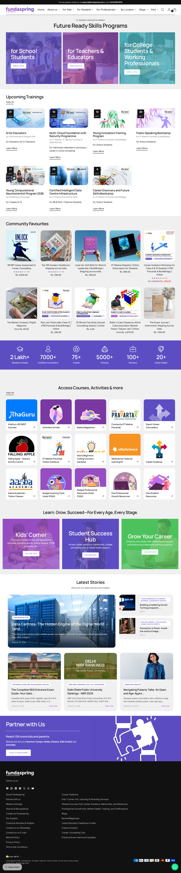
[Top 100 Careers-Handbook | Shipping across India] (56, 245)
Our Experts (11, 818)
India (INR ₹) (14, 857)
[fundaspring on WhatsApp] (28, 789)
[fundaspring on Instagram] (11, 789)
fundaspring (26, 861)
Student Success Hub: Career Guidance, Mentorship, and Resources (95, 804)
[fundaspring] (20, 9)
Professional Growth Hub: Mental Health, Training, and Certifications (95, 808)
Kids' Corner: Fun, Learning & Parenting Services (85, 799)
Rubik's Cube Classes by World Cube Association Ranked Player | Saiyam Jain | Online (125, 325)
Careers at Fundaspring (17, 813)
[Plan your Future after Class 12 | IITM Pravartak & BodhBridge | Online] (56, 303)
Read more (53, 706)
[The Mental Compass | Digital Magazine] (21, 303)
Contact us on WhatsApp (18, 828)
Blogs (64, 813)
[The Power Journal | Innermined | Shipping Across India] (159, 303)
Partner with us (13, 799)
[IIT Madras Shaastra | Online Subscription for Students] (125, 245)
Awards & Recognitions (17, 808)
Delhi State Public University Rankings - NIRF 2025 (85, 691)
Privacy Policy (13, 842)
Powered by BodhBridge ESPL (17, 863)
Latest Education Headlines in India (79, 823)
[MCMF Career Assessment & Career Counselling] (21, 245)
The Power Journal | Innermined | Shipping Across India (159, 325)
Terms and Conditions (16, 847)
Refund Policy (12, 837)
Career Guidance (70, 794)
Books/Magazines (70, 818)
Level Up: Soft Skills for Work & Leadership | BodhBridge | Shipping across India (90, 268)
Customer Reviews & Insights (20, 823)
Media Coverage (14, 804)
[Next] (158, 10)
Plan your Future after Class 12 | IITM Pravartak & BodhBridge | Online (56, 325)
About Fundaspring (15, 794)
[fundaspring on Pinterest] (20, 789)
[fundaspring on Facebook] (7, 789)
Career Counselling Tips (73, 832)
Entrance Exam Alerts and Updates (79, 837)
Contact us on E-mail (16, 832)
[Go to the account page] (168, 9)
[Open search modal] (162, 9)
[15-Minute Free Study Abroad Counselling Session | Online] (90, 303)
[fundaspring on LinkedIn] (16, 789)
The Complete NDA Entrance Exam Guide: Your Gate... (32, 691)
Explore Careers (70, 828)
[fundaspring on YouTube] (33, 789)
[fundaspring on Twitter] (24, 789)
